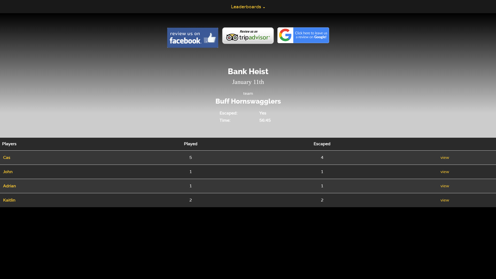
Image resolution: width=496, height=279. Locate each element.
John (8, 171)
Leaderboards (246, 7)
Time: (225, 120)
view (444, 157)
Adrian (9, 186)
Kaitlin (9, 200)
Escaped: (228, 113)
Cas (6, 157)
